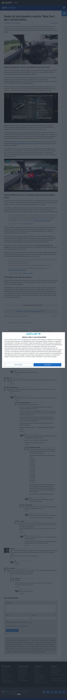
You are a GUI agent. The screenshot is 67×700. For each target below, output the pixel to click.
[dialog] (33, 350)
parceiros (18, 339)
